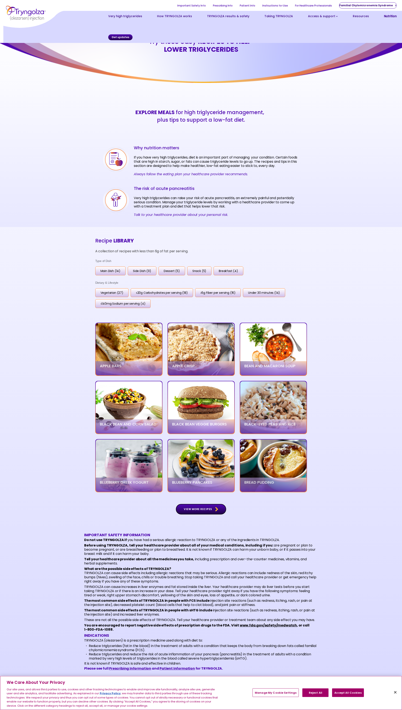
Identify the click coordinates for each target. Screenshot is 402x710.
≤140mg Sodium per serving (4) (123, 304)
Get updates (120, 37)
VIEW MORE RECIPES (198, 509)
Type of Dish (103, 261)
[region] (201, 693)
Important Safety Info (191, 5)
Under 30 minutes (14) (264, 293)
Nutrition (390, 16)
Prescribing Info (223, 5)
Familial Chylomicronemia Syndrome (366, 5)
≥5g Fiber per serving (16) (218, 293)
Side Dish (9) (142, 271)
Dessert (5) (172, 271)
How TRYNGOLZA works (174, 16)
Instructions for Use (275, 5)
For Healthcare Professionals (313, 5)
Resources (361, 16)
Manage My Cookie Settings (275, 693)
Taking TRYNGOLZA (278, 16)
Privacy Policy (110, 694)
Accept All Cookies (347, 693)
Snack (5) (199, 271)
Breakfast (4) (228, 271)
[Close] (395, 692)
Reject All (315, 693)
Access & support (321, 16)
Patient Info (247, 5)
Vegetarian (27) (111, 293)
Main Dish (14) (110, 271)
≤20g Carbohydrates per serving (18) (162, 293)
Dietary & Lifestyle (107, 282)
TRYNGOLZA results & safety (228, 16)
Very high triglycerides (125, 16)
